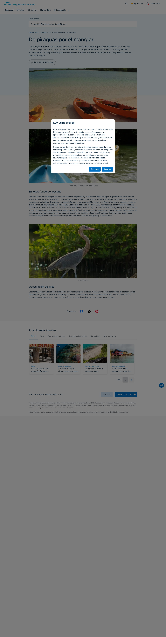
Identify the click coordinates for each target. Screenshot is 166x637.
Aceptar (107, 169)
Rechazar (95, 169)
